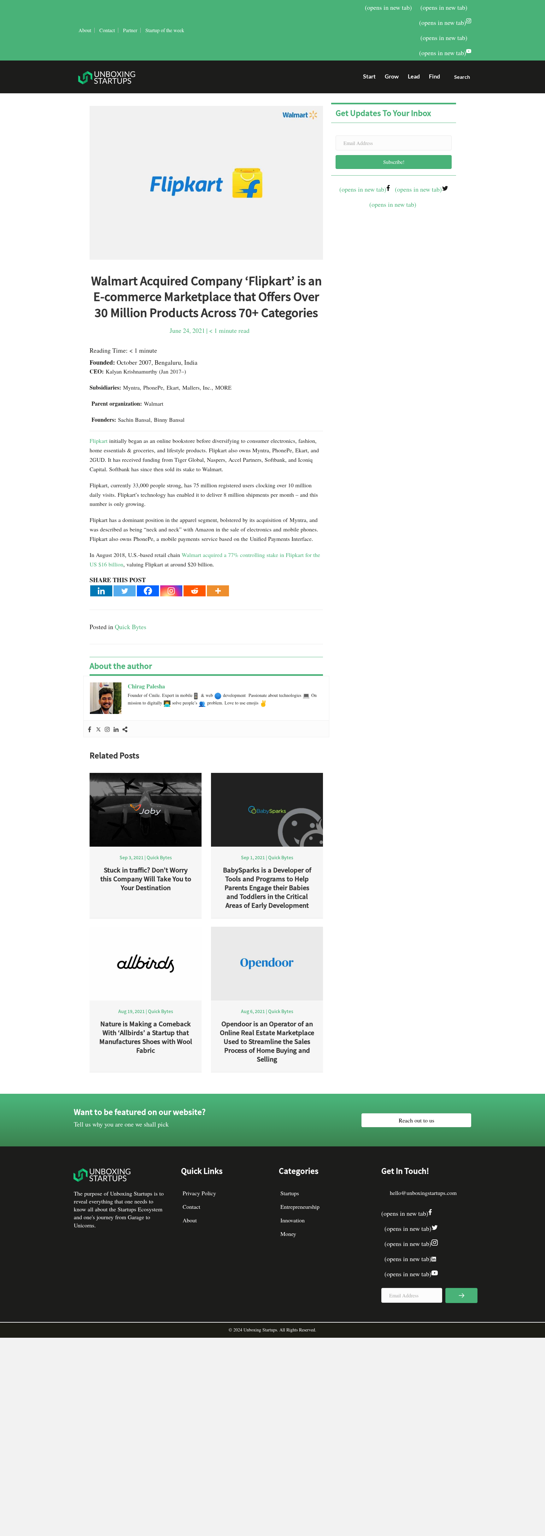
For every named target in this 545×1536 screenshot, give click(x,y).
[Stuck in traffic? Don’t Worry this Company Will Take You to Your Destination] (146, 809)
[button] (459, 78)
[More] (218, 590)
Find (434, 76)
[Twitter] (125, 590)
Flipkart (99, 440)
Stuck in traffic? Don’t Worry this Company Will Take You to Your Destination (145, 878)
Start (369, 76)
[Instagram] (171, 590)
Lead (414, 76)
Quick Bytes (130, 627)
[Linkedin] (101, 590)
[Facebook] (148, 590)
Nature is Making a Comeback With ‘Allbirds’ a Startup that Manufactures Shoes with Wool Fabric (145, 1037)
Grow (392, 76)
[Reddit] (195, 590)
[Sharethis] (125, 728)
